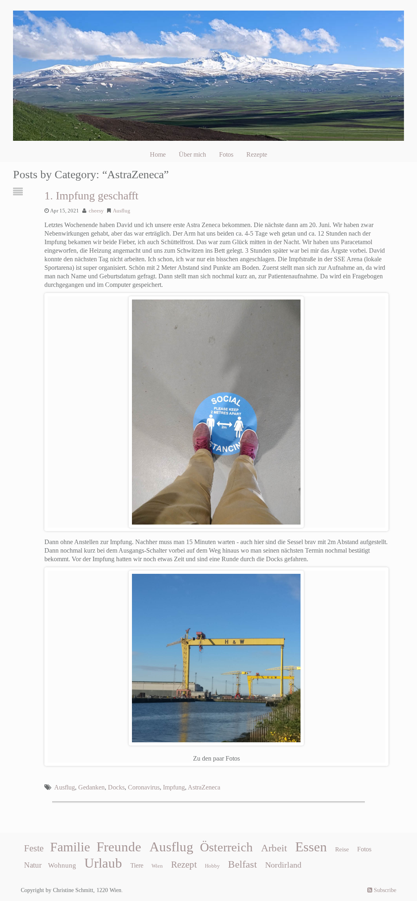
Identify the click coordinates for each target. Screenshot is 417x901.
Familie (70, 847)
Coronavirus (144, 787)
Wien (157, 866)
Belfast (242, 864)
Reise (342, 849)
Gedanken (91, 787)
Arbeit (274, 847)
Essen (311, 847)
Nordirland (283, 864)
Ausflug (121, 211)
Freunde (119, 847)
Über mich (192, 154)
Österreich (226, 847)
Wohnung (62, 865)
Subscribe (384, 890)
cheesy (96, 211)
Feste (34, 848)
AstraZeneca (204, 787)
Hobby (212, 866)
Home (158, 154)
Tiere (136, 865)
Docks (116, 787)
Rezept (184, 864)
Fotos (226, 154)
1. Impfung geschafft (91, 195)
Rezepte (256, 154)
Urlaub (103, 863)
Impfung (174, 787)
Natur (33, 865)
